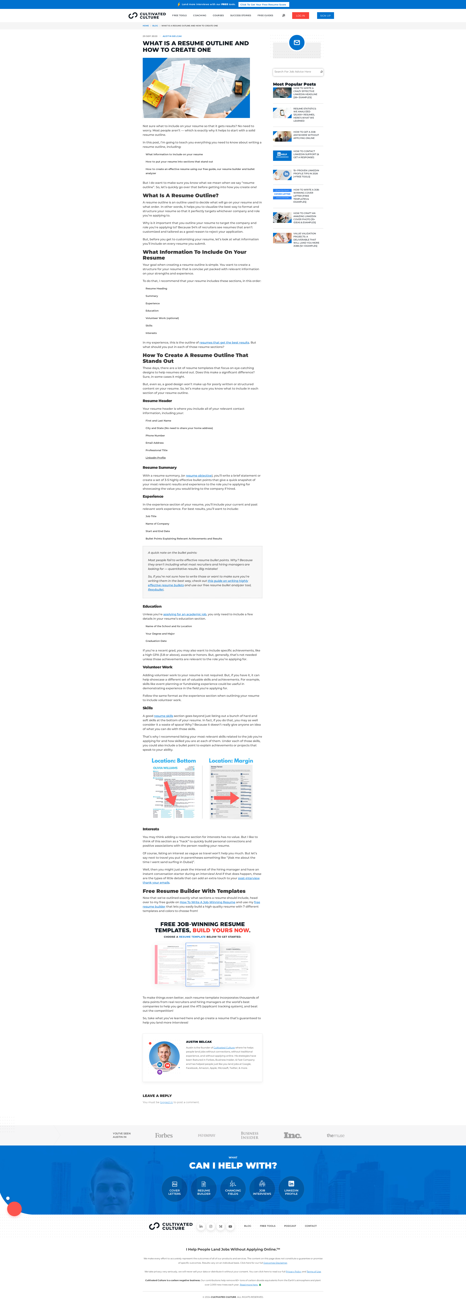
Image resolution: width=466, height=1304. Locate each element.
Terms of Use (314, 1271)
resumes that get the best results (224, 342)
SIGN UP (325, 15)
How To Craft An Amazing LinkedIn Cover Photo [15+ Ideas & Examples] (304, 218)
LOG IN (300, 15)
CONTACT (311, 1226)
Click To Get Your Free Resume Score (263, 4)
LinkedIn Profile (156, 457)
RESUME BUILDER (203, 1192)
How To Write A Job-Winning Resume (207, 902)
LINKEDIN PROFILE (291, 1192)
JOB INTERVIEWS (262, 1192)
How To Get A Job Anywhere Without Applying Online (306, 135)
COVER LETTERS (174, 1192)
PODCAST (290, 1226)
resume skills (163, 716)
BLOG (247, 1226)
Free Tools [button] (179, 15)
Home (146, 26)
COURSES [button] (218, 15)
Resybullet (156, 589)
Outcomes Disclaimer (275, 1262)
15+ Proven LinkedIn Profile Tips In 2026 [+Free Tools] (306, 173)
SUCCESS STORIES (240, 15)
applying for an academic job (184, 614)
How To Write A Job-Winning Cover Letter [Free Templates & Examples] (306, 195)
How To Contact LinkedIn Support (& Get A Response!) (306, 154)
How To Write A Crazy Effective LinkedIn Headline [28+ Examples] (305, 93)
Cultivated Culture (224, 1047)
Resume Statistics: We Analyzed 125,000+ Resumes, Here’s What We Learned (304, 114)
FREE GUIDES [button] (265, 15)
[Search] (321, 72)
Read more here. (249, 1284)
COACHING (199, 15)
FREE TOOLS (267, 1226)
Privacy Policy (293, 1271)
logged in (166, 1102)
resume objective (199, 475)
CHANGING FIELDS (233, 1192)
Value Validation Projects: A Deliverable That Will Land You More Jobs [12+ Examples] (306, 239)
